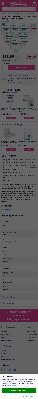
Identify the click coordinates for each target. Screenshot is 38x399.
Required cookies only (10, 396)
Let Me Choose (28, 396)
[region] (19, 386)
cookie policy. (11, 385)
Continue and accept (19, 390)
